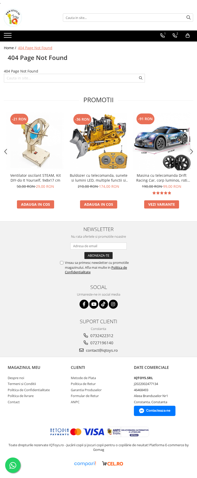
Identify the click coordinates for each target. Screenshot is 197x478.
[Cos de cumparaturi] (187, 35)
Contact (14, 402)
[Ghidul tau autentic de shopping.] (85, 464)
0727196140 (101, 342)
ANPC (75, 402)
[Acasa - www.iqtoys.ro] (29, 18)
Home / (10, 47)
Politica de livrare (21, 395)
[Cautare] (188, 17)
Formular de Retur (85, 395)
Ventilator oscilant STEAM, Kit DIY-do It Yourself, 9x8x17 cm (35, 178)
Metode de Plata (83, 378)
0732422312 (101, 335)
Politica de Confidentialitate (29, 390)
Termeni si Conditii (22, 383)
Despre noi (16, 378)
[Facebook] (84, 304)
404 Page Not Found (35, 47)
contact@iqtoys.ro (101, 350)
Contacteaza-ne (158, 410)
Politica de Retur (83, 383)
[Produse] (8, 37)
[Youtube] (93, 304)
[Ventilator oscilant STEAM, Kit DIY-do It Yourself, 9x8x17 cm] (35, 141)
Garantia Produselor (86, 390)
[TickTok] (103, 304)
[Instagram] (113, 304)
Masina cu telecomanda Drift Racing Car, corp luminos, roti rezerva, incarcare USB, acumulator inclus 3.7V (161, 178)
